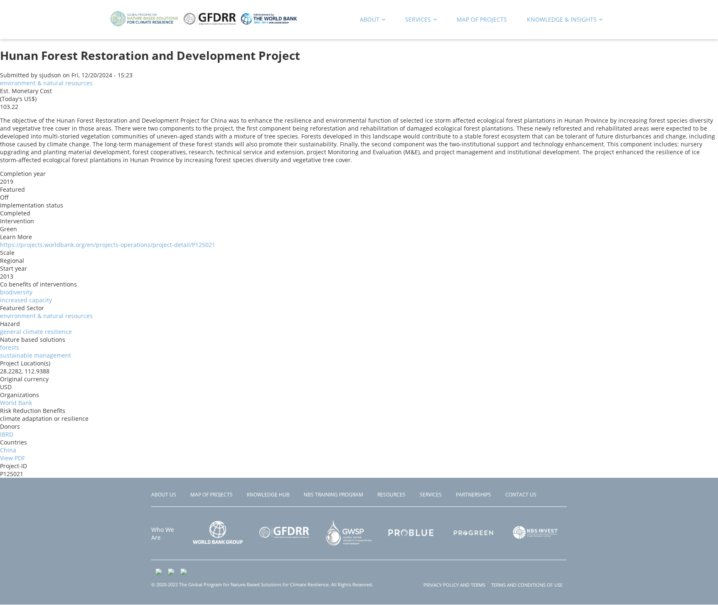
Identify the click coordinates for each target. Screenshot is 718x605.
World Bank (16, 403)
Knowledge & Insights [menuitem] (559, 21)
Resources (391, 494)
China (8, 450)
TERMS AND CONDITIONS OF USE (527, 585)
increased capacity (26, 300)
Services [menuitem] (415, 21)
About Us (163, 494)
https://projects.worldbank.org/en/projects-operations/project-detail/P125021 (107, 245)
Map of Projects (211, 494)
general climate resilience (36, 332)
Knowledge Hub (268, 494)
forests (9, 347)
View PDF (12, 458)
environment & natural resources (46, 83)
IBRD (6, 434)
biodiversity (16, 292)
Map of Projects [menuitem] (482, 19)
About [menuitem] (366, 21)
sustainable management (35, 355)
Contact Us (520, 494)
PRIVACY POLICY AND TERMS (454, 585)
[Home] (204, 25)
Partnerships (473, 494)
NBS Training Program (333, 494)
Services (431, 494)
